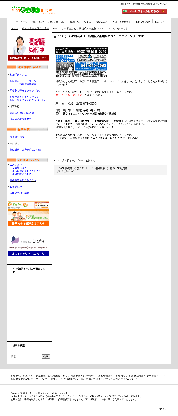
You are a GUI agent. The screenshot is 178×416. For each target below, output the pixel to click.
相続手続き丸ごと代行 (83, 376)
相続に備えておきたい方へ (95, 379)
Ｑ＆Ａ (87, 22)
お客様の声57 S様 (67, 171)
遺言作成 (151, 376)
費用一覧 (75, 22)
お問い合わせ (143, 22)
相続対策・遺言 (57, 22)
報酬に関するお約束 (124, 379)
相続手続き (38, 22)
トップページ (20, 22)
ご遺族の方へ (70, 379)
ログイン (162, 408)
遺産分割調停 (105, 376)
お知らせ (159, 22)
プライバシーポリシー (48, 379)
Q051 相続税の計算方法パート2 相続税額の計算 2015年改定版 (92, 168)
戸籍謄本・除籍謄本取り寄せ (51, 376)
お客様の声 (101, 22)
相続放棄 (121, 376)
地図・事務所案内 (121, 22)
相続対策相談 (136, 376)
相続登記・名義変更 (22, 376)
